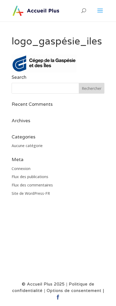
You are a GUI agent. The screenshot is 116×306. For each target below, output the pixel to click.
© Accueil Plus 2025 (43, 284)
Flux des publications (30, 176)
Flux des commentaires (32, 185)
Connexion (21, 168)
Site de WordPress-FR (31, 193)
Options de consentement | (75, 290)
